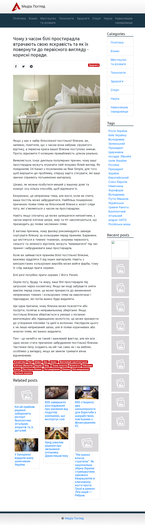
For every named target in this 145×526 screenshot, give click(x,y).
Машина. (123, 198)
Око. (45, 361)
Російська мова (119, 224)
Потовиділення (52, 369)
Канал (17, 369)
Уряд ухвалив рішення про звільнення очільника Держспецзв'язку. (56, 451)
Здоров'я (94, 65)
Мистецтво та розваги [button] (48, 20)
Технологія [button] (66, 18)
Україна (122, 131)
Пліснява (87, 365)
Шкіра (37, 361)
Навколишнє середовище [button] (124, 20)
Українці (120, 135)
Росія (112, 131)
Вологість (75, 365)
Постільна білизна (32, 369)
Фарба (38, 365)
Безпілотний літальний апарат (117, 216)
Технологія (118, 72)
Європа (122, 182)
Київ (111, 135)
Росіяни (113, 165)
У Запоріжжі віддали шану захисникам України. (24, 459)
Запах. (53, 361)
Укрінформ (115, 190)
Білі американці (80, 369)
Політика (117, 42)
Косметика (20, 361)
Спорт (115, 90)
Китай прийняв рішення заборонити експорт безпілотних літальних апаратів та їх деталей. (25, 418)
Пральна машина (23, 373)
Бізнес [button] (33, 18)
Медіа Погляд (33, 6)
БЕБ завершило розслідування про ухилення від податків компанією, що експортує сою (56, 411)
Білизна (66, 369)
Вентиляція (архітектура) (73, 361)
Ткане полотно (60, 365)
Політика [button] (19, 18)
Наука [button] (108, 18)
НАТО (123, 220)
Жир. (47, 365)
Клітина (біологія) (23, 365)
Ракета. (124, 207)
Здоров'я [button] (83, 18)
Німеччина (115, 186)
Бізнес (115, 51)
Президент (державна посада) (115, 152)
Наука (115, 98)
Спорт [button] (96, 18)
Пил (30, 361)
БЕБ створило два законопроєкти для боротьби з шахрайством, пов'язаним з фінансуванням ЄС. (85, 414)
